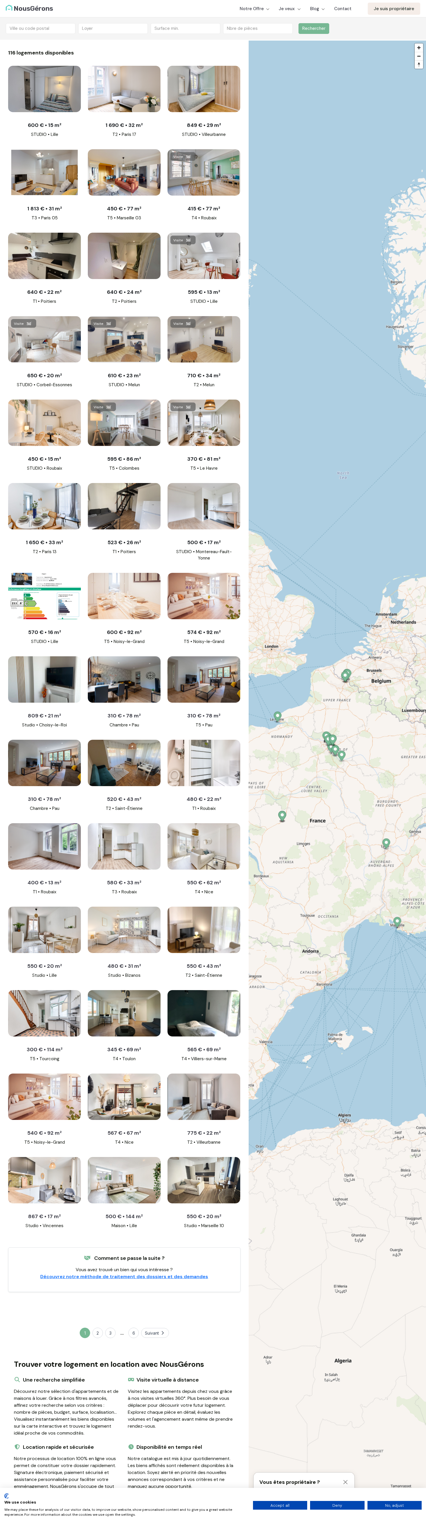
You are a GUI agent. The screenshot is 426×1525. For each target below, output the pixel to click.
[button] (386, 844)
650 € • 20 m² (44, 375)
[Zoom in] (419, 47)
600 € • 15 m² (44, 125)
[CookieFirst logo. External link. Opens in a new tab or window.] (6, 1496)
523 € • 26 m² (124, 542)
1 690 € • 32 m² (124, 125)
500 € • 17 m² (204, 542)
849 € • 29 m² (204, 125)
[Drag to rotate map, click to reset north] (419, 64)
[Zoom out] (419, 56)
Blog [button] (315, 9)
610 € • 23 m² (124, 375)
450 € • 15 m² (44, 459)
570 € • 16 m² (44, 632)
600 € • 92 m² (124, 632)
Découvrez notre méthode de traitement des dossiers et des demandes (124, 1276)
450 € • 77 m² (124, 208)
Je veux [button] (287, 9)
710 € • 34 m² (204, 375)
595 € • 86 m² (124, 459)
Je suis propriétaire (394, 9)
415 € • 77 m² (203, 208)
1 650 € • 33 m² (44, 542)
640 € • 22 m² (44, 292)
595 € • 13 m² (204, 292)
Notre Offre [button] (252, 9)
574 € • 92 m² (204, 632)
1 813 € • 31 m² (44, 208)
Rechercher (313, 28)
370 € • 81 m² (204, 459)
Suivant (152, 1333)
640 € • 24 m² (124, 292)
